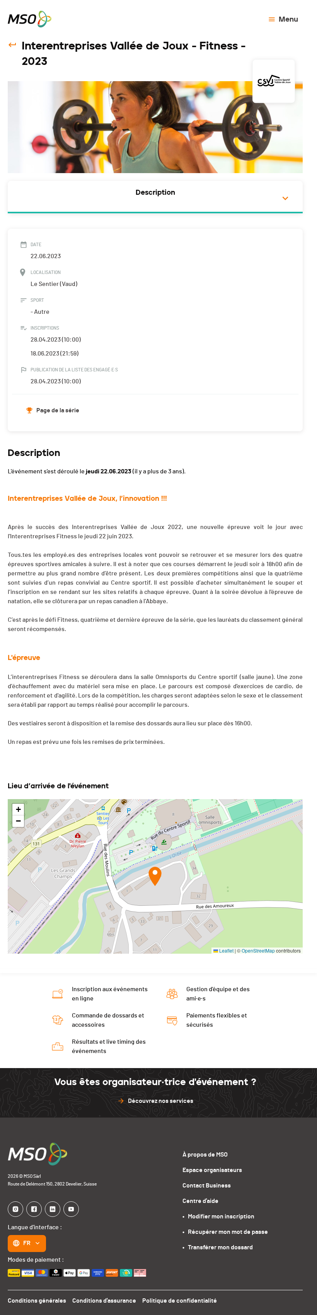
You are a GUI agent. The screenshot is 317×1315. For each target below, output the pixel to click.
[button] (155, 876)
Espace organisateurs (212, 1170)
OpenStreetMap (258, 950)
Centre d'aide (200, 1201)
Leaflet (225, 950)
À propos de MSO (205, 1155)
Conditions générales (37, 1301)
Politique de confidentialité (179, 1301)
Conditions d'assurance (104, 1301)
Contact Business (206, 1185)
